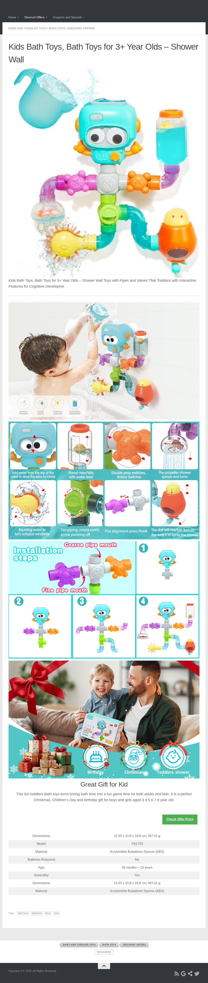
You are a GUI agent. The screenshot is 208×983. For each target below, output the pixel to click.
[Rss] (176, 973)
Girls (56, 913)
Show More (104, 952)
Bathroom (36, 913)
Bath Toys (57, 28)
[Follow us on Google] (183, 973)
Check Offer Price (179, 819)
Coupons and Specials (67, 17)
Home (12, 17)
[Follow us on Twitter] (196, 973)
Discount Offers (34, 17)
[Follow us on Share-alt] (190, 973)
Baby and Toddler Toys (27, 28)
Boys (47, 913)
